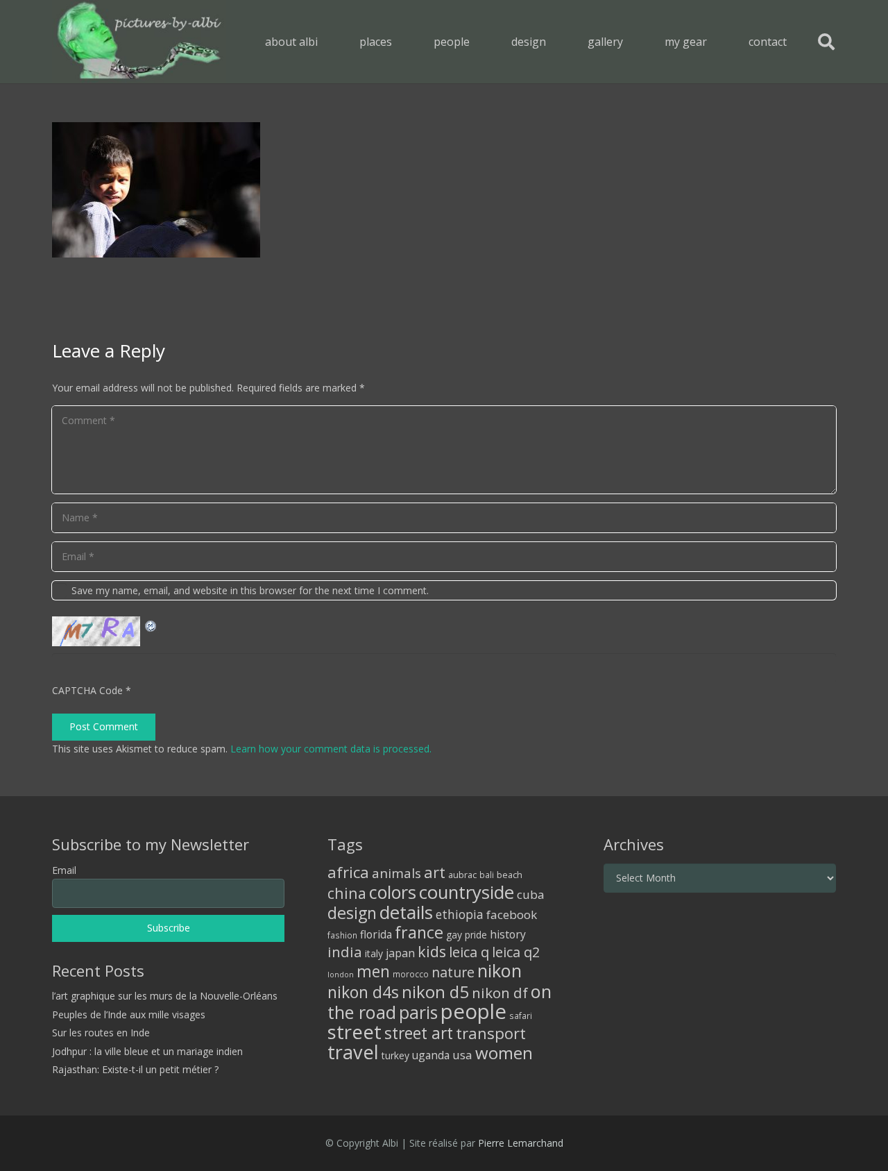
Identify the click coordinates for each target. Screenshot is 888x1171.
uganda (431, 1055)
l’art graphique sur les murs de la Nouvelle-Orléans (165, 995)
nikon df (500, 992)
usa (462, 1055)
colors (392, 892)
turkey (395, 1055)
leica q (469, 951)
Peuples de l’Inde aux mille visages (128, 1014)
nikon (499, 970)
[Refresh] (151, 624)
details (406, 912)
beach (509, 875)
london (340, 974)
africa (348, 872)
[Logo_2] (139, 41)
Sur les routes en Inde (101, 1032)
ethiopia (460, 914)
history (508, 934)
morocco (411, 973)
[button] (402, 41)
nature (453, 972)
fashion (342, 935)
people (473, 1011)
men (373, 971)
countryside (466, 892)
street (354, 1032)
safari (520, 1015)
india (344, 951)
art (434, 871)
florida (376, 934)
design (352, 913)
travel (353, 1052)
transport (491, 1032)
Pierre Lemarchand (520, 1142)
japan (400, 953)
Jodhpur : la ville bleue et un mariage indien (147, 1051)
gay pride (466, 934)
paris (418, 1012)
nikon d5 (435, 991)
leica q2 (516, 952)
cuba (531, 894)
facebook (511, 915)
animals (396, 873)
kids (432, 951)
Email (64, 870)
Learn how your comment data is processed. (331, 748)
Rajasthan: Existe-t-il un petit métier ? (135, 1069)
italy (374, 953)
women (504, 1052)
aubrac (462, 875)
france (419, 932)
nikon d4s (363, 992)
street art (418, 1033)
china (346, 893)
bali (486, 874)
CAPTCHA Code (87, 690)
